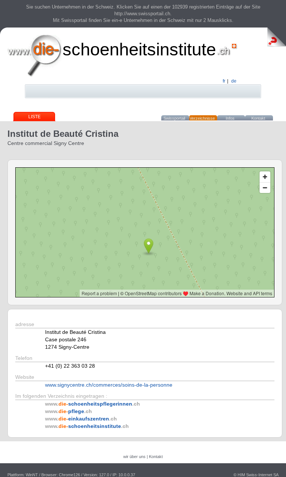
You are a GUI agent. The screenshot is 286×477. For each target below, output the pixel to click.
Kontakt (258, 118)
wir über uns (134, 456)
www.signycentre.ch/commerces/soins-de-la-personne (108, 385)
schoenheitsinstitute (139, 49)
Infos (230, 118)
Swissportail (174, 118)
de (233, 81)
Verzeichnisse (202, 118)
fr (224, 81)
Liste (34, 116)
